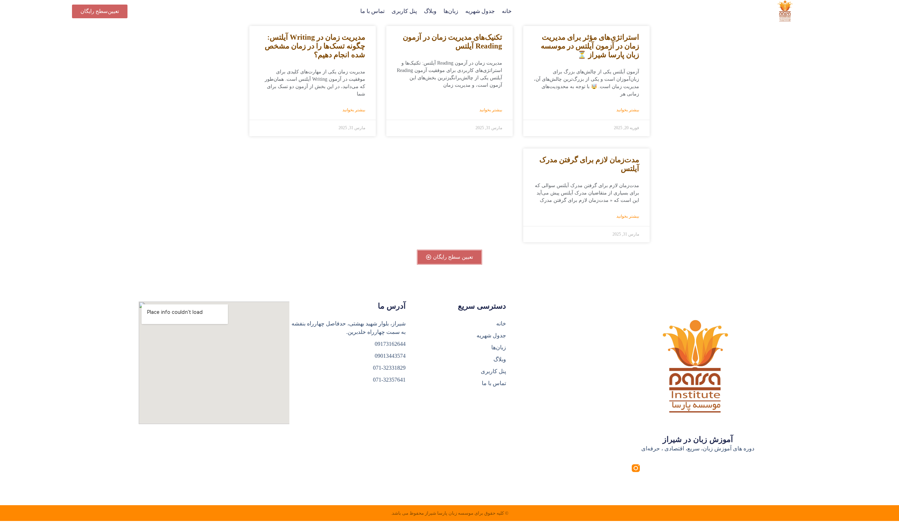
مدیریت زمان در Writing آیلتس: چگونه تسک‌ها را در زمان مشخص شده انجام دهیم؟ (315, 46)
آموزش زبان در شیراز (698, 439)
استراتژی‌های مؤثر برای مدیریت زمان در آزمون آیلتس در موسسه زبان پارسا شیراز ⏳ (590, 46)
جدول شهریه (480, 11)
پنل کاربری (404, 11)
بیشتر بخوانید (627, 109)
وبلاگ (430, 11)
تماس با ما (372, 11)
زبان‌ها (451, 11)
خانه (507, 11)
